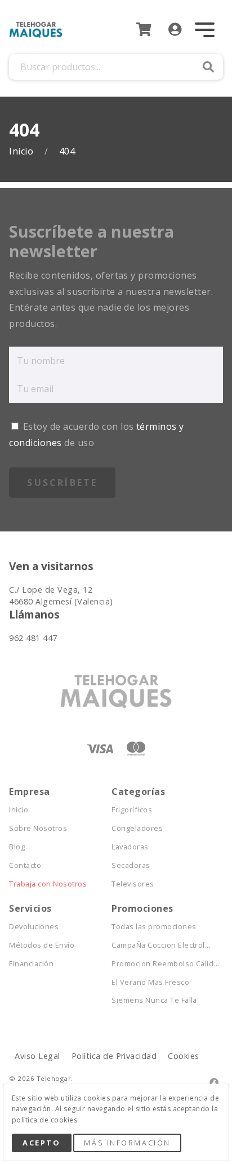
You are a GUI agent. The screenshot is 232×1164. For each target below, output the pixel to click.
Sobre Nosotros (38, 828)
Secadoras (130, 865)
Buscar (208, 67)
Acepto (41, 1143)
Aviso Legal (37, 1056)
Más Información (127, 1143)
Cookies (183, 1056)
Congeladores (137, 828)
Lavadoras (129, 847)
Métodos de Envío (41, 945)
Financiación (31, 963)
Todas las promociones (153, 926)
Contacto (25, 865)
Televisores (132, 884)
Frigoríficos (131, 809)
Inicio (22, 151)
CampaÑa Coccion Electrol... (161, 945)
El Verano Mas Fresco (150, 982)
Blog (17, 847)
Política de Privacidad (114, 1056)
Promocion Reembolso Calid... (162, 963)
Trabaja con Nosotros (48, 884)
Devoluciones (34, 926)
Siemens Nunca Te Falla (154, 1000)
